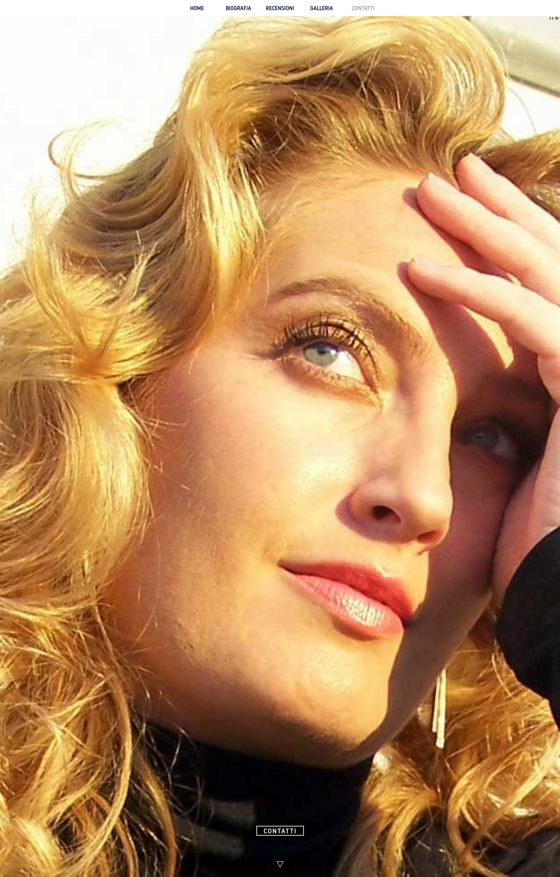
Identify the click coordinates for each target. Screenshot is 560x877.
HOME (197, 8)
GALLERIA (321, 8)
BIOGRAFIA (238, 8)
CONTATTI (363, 8)
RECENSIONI (280, 8)
